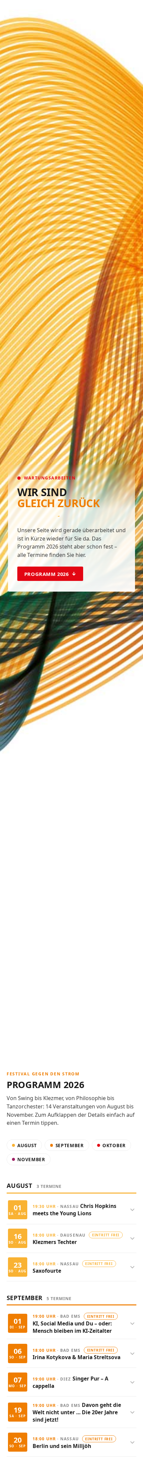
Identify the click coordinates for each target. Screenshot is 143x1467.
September (70, 1145)
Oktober (114, 1145)
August (27, 1145)
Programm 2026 (46, 574)
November (31, 1159)
